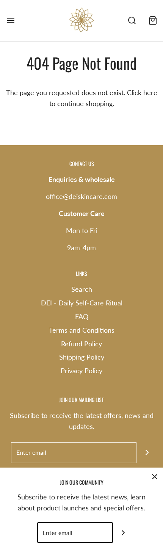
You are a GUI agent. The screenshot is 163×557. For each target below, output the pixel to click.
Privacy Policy (81, 370)
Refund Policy (81, 344)
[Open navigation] (10, 20)
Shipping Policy (81, 357)
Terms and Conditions (81, 330)
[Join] (146, 452)
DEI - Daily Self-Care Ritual (81, 303)
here (150, 92)
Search (81, 289)
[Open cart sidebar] (152, 20)
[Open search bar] (131, 20)
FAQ (81, 316)
